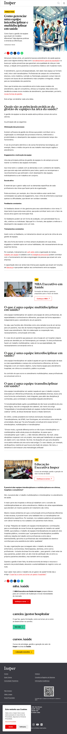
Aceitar (11, 727)
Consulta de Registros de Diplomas (45, 677)
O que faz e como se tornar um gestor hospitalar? (28, 574)
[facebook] (18, 53)
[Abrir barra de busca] (58, 3)
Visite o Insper (8, 694)
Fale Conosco (8, 691)
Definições (23, 727)
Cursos (6, 674)
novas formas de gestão (13, 94)
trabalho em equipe (11, 255)
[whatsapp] (22, 53)
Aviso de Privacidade (10, 721)
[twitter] (15, 53)
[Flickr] (41, 726)
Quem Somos (8, 677)
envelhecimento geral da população (46, 61)
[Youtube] (37, 726)
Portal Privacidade (9, 698)
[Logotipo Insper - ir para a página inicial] (10, 3)
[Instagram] (33, 726)
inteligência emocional (40, 255)
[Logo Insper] (10, 670)
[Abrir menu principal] (64, 3)
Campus (37, 674)
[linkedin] (11, 53)
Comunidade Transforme (11, 681)
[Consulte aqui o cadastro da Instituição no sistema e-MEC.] (49, 692)
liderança (9, 267)
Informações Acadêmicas (42, 681)
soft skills (30, 252)
